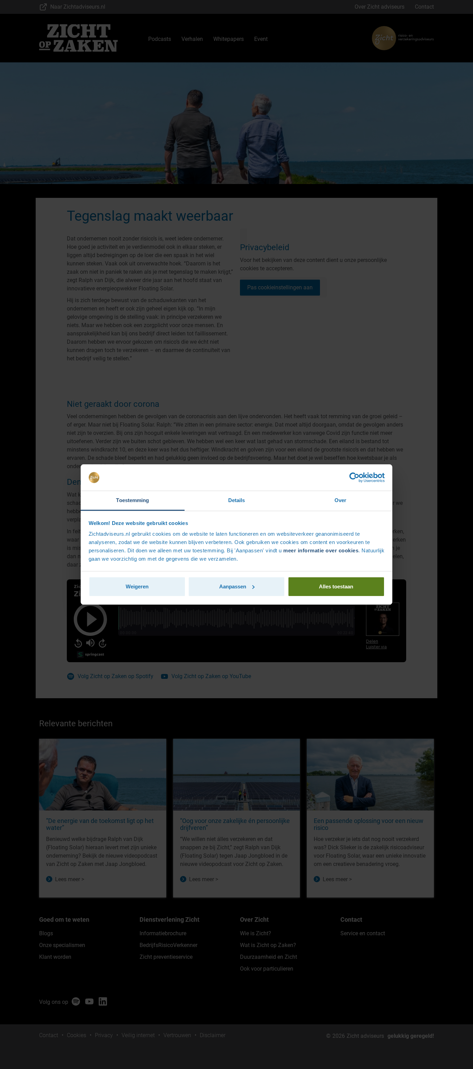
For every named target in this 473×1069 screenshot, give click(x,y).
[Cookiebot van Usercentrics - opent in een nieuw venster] (354, 477)
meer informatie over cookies (320, 550)
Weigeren (137, 586)
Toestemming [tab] (132, 500)
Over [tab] (340, 500)
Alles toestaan (336, 586)
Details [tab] (236, 500)
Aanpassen (232, 586)
